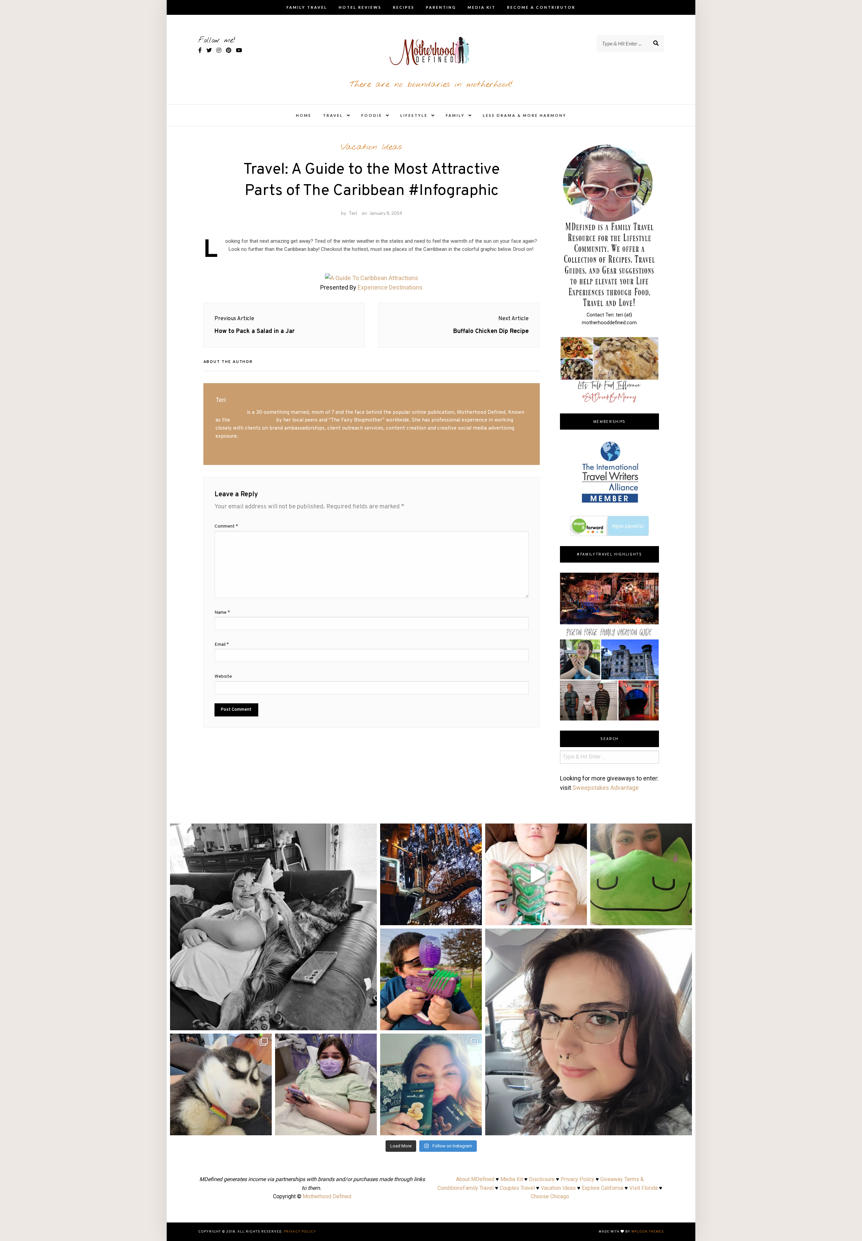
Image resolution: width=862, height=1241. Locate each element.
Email (221, 644)
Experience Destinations (390, 287)
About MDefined (475, 1179)
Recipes (404, 7)
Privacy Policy (577, 1179)
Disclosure (542, 1179)
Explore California (602, 1188)
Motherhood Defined (327, 1196)
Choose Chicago (550, 1196)
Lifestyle (414, 115)
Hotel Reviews (360, 7)
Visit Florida (643, 1188)
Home (303, 115)
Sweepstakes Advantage (605, 787)
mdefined (273, 831)
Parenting (441, 7)
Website (223, 676)
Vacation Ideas (371, 147)
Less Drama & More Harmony (524, 115)
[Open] (273, 927)
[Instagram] (368, 1022)
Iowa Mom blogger (253, 420)
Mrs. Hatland (230, 412)
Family (455, 115)
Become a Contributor (541, 7)
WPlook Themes (647, 1232)
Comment (226, 526)
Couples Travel (517, 1188)
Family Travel (307, 7)
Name (222, 612)
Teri (353, 213)
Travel (333, 115)
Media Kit (482, 7)
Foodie (371, 115)
